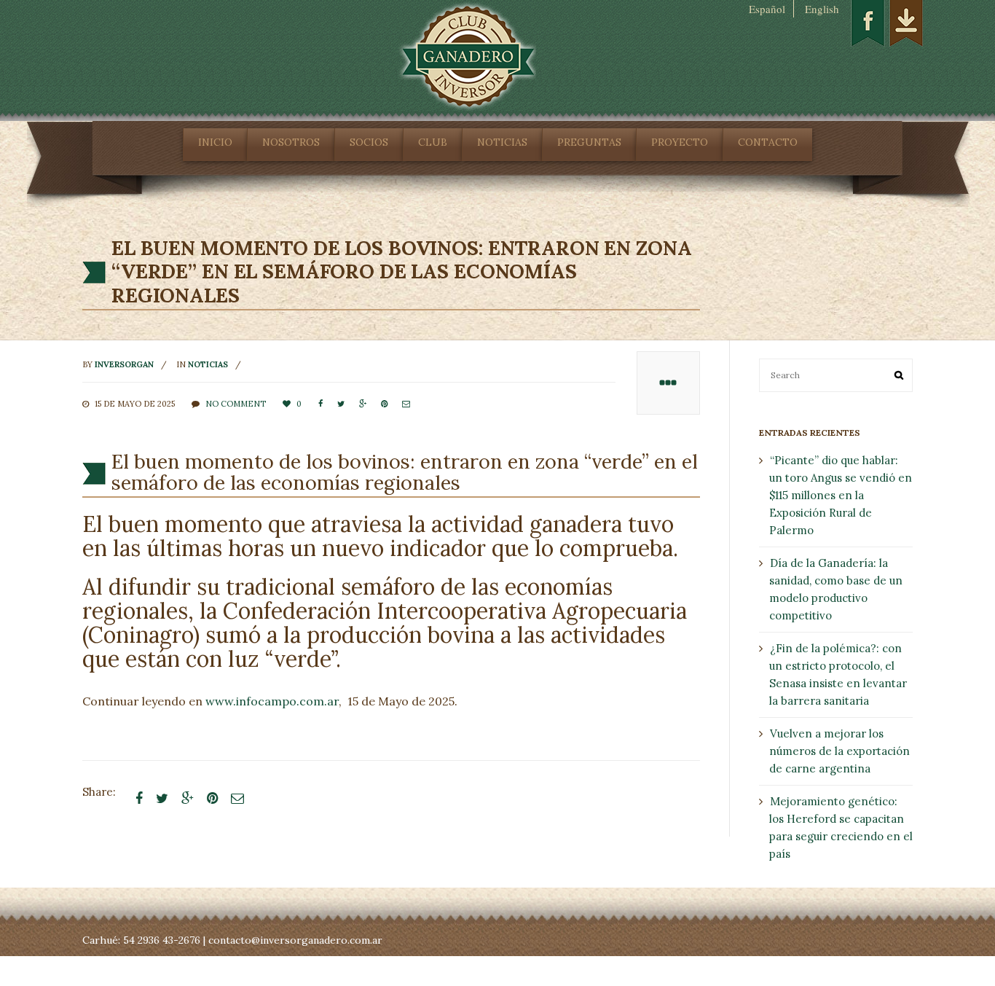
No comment (235, 404)
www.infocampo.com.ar (272, 701)
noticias (208, 364)
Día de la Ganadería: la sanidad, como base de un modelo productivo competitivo (835, 589)
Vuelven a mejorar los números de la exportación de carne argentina (839, 751)
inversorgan (124, 364)
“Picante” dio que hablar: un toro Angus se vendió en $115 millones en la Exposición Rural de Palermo (840, 495)
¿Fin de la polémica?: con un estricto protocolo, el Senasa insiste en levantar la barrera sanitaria (838, 674)
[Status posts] (668, 383)
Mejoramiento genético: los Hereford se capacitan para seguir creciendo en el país (841, 827)
